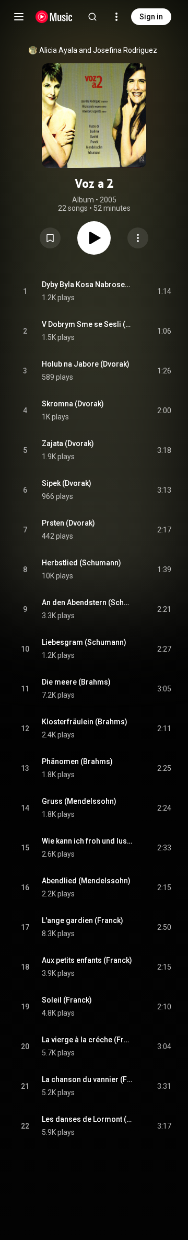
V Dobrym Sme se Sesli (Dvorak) (87, 324)
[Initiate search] (92, 16)
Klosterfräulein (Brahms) (84, 722)
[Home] (54, 16)
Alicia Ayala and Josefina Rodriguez (98, 50)
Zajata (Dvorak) (68, 443)
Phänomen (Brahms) (77, 761)
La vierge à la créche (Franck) (87, 1040)
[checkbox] (164, 291)
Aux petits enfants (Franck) (87, 960)
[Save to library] (50, 238)
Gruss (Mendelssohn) (79, 801)
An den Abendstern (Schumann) (87, 602)
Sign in (151, 17)
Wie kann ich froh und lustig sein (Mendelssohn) (87, 841)
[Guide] (19, 16)
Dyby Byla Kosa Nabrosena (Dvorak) (87, 284)
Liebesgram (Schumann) (84, 642)
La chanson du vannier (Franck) (87, 1079)
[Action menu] (137, 237)
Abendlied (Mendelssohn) (86, 881)
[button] (50, 237)
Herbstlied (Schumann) (81, 563)
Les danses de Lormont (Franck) (87, 1119)
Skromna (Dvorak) (73, 404)
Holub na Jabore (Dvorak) (86, 364)
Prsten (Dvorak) (68, 523)
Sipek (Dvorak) (66, 483)
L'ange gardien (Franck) (82, 920)
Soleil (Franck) (67, 1000)
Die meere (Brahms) (76, 682)
